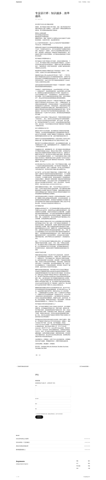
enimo (39, 19)
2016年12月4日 (87, 449)
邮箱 (36, 403)
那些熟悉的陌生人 (21, 449)
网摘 (36, 355)
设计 (41, 19)
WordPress (86, 476)
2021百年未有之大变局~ (22, 438)
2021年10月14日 (87, 438)
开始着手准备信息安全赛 (23, 366)
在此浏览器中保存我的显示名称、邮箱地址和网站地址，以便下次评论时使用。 (49, 413)
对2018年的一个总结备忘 (23, 442)
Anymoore (19, 2)
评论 (36, 385)
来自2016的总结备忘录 (22, 446)
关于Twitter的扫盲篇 (84, 366)
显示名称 (37, 398)
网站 (36, 408)
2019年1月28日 (87, 442)
